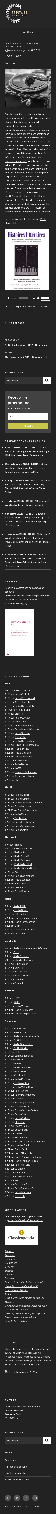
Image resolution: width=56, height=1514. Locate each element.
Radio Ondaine (22, 1118)
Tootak (37, 1356)
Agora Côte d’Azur (24, 776)
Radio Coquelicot (22, 690)
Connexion (10, 1460)
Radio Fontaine (25, 725)
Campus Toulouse (24, 1055)
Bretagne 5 (21, 1137)
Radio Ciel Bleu (22, 1164)
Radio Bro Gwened (25, 698)
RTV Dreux (20, 1071)
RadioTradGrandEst (25, 1188)
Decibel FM (20, 818)
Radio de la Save (23, 1176)
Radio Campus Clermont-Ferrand (30, 948)
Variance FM (21, 1172)
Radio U (18, 1059)
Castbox (46, 1360)
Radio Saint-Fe (22, 856)
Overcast (36, 1360)
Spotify (19, 1352)
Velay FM (19, 967)
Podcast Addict (22, 1360)
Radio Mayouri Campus (27, 729)
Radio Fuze (20, 883)
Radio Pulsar (20, 1032)
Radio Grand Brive (23, 1044)
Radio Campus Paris (25, 1013)
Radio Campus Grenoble (26, 1036)
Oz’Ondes (19, 1168)
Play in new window (25, 306)
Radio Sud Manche (24, 875)
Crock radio (20, 1075)
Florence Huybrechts (16, 161)
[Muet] (38, 298)
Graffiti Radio (20, 1048)
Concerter (10, 1259)
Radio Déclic (21, 1149)
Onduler (9, 1274)
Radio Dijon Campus (25, 1102)
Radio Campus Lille (24, 706)
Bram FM (19, 713)
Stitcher (9, 1360)
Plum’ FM (20, 1122)
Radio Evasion (22, 794)
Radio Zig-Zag (22, 879)
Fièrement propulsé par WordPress (23, 1506)
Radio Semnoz (22, 733)
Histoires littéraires (22, 149)
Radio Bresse (22, 891)
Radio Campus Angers (27, 1161)
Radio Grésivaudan (28, 810)
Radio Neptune (23, 806)
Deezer (28, 1352)
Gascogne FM (22, 1184)
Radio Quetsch (22, 717)
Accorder (10, 1255)
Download (42, 306)
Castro (23, 1364)
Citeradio (19, 983)
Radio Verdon (21, 1006)
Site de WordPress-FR (17, 1479)
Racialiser (10, 1278)
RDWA (18, 1063)
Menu (30, 32)
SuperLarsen (21, 964)
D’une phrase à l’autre (16, 1290)
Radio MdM (23, 710)
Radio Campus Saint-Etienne (30, 1141)
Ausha (11, 1352)
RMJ (17, 780)
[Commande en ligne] (16, 603)
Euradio (18, 1133)
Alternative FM (22, 702)
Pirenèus (19, 979)
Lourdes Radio (22, 1145)
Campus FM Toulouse (26, 772)
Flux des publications (16, 1466)
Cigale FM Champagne (27, 745)
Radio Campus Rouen (25, 741)
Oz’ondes (19, 1098)
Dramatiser (11, 1263)
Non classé (16, 323)
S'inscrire (28, 426)
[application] (28, 298)
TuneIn (45, 1356)
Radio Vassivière (23, 760)
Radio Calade (21, 814)
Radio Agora (21, 1090)
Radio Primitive (22, 1079)
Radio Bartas (21, 764)
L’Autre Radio (22, 1125)
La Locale (20, 933)
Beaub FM (20, 887)
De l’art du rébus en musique (20, 1317)
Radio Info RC (22, 748)
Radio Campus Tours (24, 848)
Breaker (34, 1364)
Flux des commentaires (17, 1473)
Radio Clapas (21, 910)
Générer (9, 1266)
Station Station (22, 975)
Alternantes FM (25, 929)
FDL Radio (20, 914)
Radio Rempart (23, 798)
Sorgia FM (20, 737)
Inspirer (9, 1270)
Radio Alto (20, 852)
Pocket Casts (12, 1364)
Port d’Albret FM (23, 864)
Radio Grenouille (23, 756)
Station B (19, 1052)
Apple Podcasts (24, 1356)
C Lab (16, 952)
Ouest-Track (21, 1129)
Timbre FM (20, 721)
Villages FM (19, 1028)
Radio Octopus (22, 860)
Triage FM (20, 1196)
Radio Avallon (21, 1083)
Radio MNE (19, 906)
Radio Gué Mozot (24, 1010)
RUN (17, 1002)
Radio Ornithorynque (25, 822)
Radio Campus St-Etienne (28, 802)
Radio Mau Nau (23, 1192)
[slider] (45, 298)
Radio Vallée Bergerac (26, 1087)
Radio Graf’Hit (22, 694)
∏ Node (18, 844)
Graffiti (17, 1040)
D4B (17, 925)
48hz (17, 872)
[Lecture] (8, 298)
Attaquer (9, 1251)
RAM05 (18, 768)
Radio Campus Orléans (27, 1110)
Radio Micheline (23, 752)
